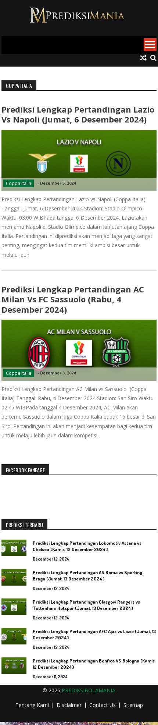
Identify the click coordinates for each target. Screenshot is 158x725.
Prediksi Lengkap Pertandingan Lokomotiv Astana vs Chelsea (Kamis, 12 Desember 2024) (87, 546)
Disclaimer (69, 705)
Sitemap (133, 705)
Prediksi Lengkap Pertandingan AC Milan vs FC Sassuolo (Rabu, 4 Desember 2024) (72, 299)
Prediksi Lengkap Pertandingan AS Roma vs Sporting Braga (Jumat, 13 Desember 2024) (87, 575)
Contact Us (102, 705)
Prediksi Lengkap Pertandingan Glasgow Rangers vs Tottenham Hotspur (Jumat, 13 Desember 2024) (86, 605)
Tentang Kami (32, 705)
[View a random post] (143, 57)
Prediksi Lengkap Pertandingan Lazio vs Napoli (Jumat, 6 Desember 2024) (77, 114)
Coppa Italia (18, 183)
